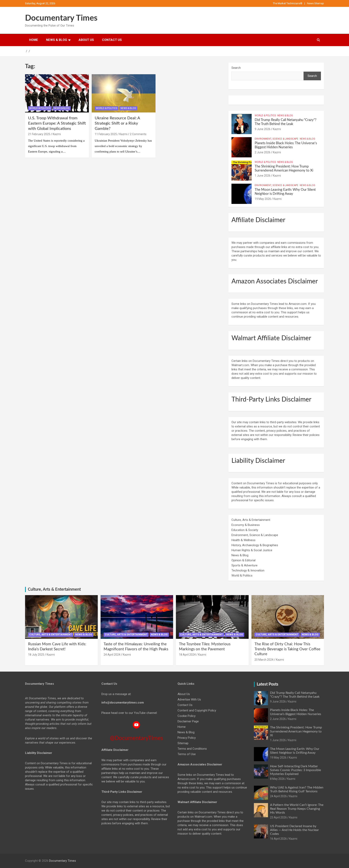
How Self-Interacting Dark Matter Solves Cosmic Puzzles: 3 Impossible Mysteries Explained (295, 770)
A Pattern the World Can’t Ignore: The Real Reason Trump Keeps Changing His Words (296, 808)
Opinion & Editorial (243, 560)
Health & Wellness (243, 540)
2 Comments (138, 134)
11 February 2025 (106, 134)
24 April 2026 (278, 796)
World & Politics (39, 108)
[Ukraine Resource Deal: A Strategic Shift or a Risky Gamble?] (123, 93)
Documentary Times (61, 18)
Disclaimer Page (188, 721)
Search (236, 68)
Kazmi (57, 134)
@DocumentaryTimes (136, 738)
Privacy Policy (187, 738)
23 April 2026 (278, 817)
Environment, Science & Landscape (276, 138)
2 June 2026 (262, 152)
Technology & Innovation (247, 570)
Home (33, 40)
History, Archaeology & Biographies (254, 545)
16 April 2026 (278, 838)
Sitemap (183, 743)
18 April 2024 (187, 654)
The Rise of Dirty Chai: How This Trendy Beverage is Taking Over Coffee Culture (287, 649)
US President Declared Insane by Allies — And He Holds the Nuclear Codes (294, 830)
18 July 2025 (36, 654)
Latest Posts (267, 684)
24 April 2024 (112, 654)
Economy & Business (245, 525)
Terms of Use (187, 754)
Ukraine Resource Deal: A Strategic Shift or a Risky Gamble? (117, 123)
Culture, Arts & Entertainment (250, 520)
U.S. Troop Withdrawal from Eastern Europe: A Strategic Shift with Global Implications (57, 123)
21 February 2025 (39, 134)
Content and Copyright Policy (197, 710)
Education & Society (244, 530)
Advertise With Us (189, 699)
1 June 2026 (262, 175)
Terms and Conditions (192, 748)
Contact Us (112, 40)
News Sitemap (315, 3)
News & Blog (56, 40)
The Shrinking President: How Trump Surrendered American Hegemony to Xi (296, 731)
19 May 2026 (263, 198)
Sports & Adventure (244, 565)
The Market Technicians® (287, 3)
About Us (86, 40)
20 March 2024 (263, 659)
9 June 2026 (262, 129)
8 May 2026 (277, 778)
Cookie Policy (187, 716)
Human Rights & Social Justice (251, 550)
